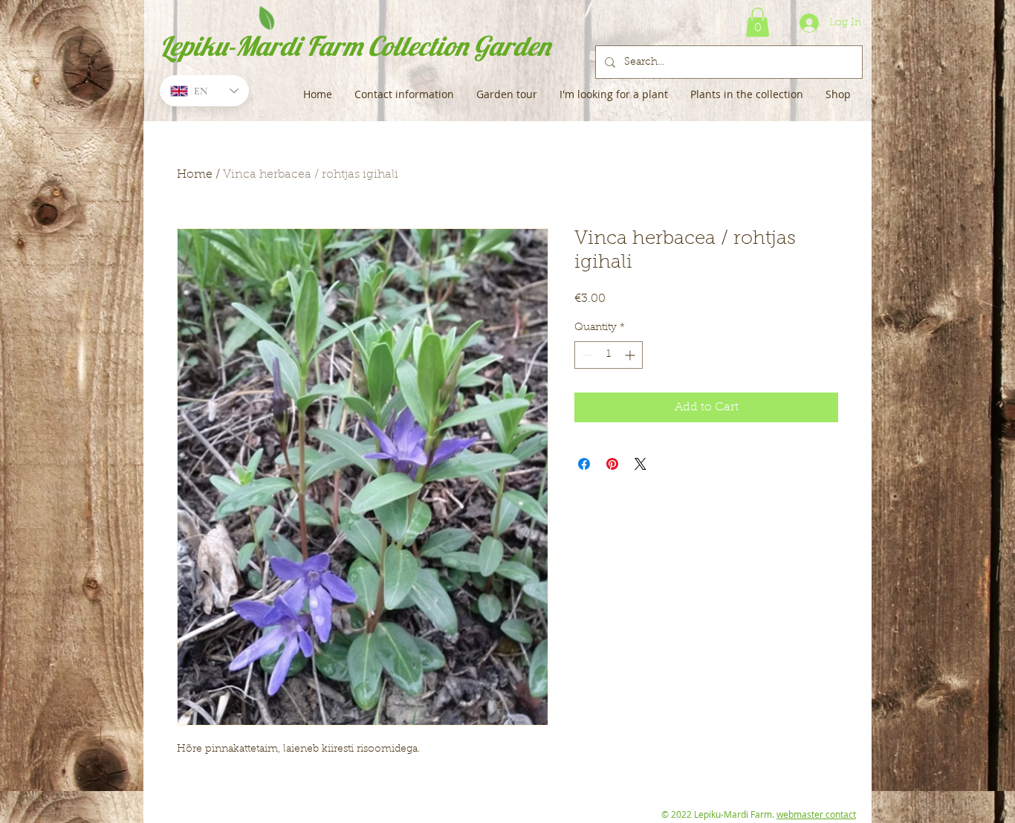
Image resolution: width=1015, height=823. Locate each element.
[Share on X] (640, 464)
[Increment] (631, 355)
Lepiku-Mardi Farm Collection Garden (355, 45)
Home (195, 175)
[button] (757, 21)
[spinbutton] (608, 355)
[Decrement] (586, 355)
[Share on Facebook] (584, 464)
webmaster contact (816, 814)
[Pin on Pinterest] (612, 464)
